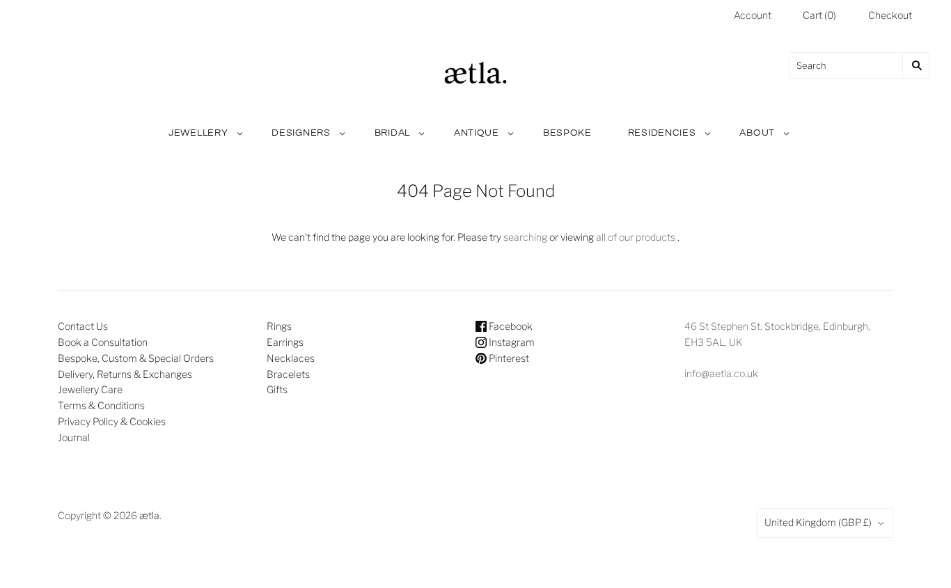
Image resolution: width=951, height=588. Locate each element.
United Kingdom (818, 522)
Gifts (277, 389)
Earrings (285, 342)
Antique (476, 133)
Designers (301, 133)
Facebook (510, 326)
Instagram (511, 342)
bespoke (567, 133)
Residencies (662, 133)
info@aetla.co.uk (721, 373)
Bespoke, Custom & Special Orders (136, 358)
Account (752, 15)
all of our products (635, 237)
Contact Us (83, 326)
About (757, 133)
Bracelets (288, 374)
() (819, 15)
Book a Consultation (103, 342)
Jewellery (198, 133)
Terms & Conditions (101, 405)
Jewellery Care (90, 389)
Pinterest (508, 358)
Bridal (392, 133)
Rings (279, 326)
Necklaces (291, 358)
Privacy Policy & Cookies (112, 421)
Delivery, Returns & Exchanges (125, 374)
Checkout (890, 15)
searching (525, 237)
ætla (149, 515)
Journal (74, 437)
